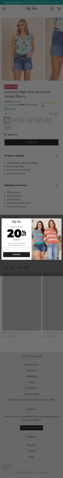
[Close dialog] (59, 220)
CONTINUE (16, 254)
